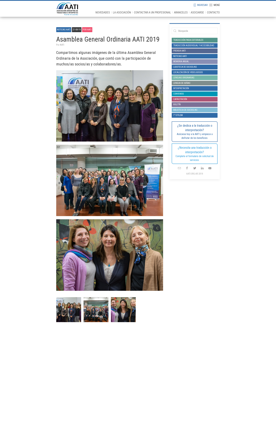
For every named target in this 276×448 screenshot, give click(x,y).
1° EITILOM (178, 115)
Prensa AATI (179, 50)
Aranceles (181, 12)
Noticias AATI (63, 29)
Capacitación (180, 99)
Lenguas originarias (183, 77)
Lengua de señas (181, 83)
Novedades (103, 12)
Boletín (177, 104)
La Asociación (122, 12)
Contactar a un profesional (152, 12)
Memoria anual (181, 61)
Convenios (178, 93)
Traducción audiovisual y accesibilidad (193, 45)
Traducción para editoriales (188, 40)
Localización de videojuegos (188, 72)
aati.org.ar (67, 8)
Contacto (213, 12)
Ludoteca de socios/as (185, 67)
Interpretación (181, 88)
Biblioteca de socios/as (185, 110)
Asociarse (197, 12)
